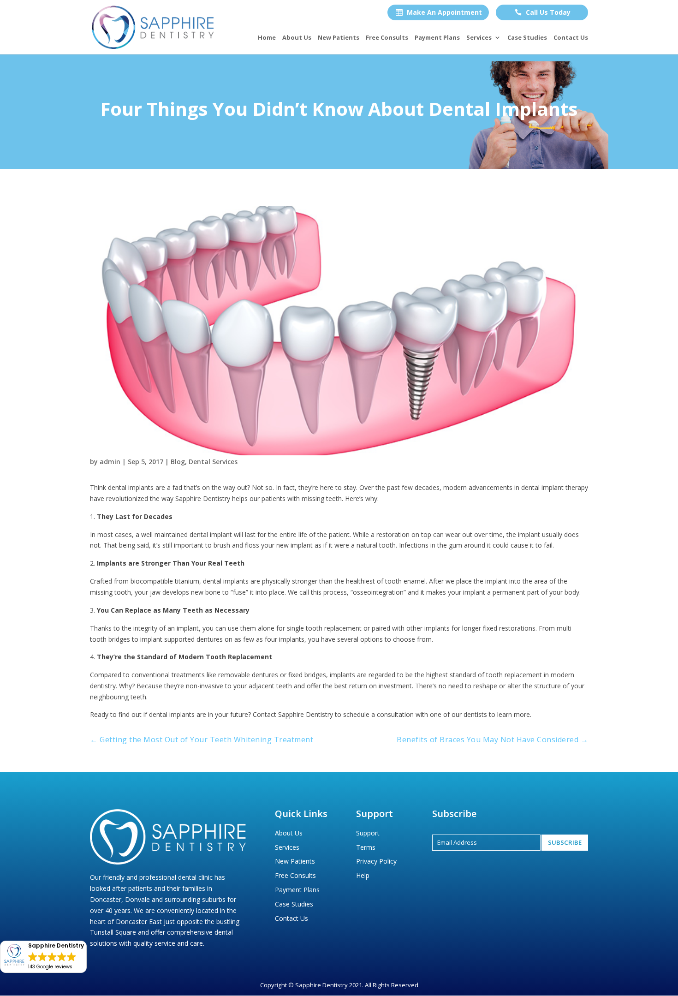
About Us (296, 38)
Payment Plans (437, 38)
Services (479, 38)
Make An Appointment (439, 12)
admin (110, 461)
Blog (178, 461)
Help (362, 875)
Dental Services (213, 461)
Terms (365, 847)
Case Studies (527, 38)
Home (267, 38)
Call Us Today (543, 12)
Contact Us (570, 38)
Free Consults (387, 38)
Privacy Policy (376, 861)
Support (368, 833)
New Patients (338, 38)
